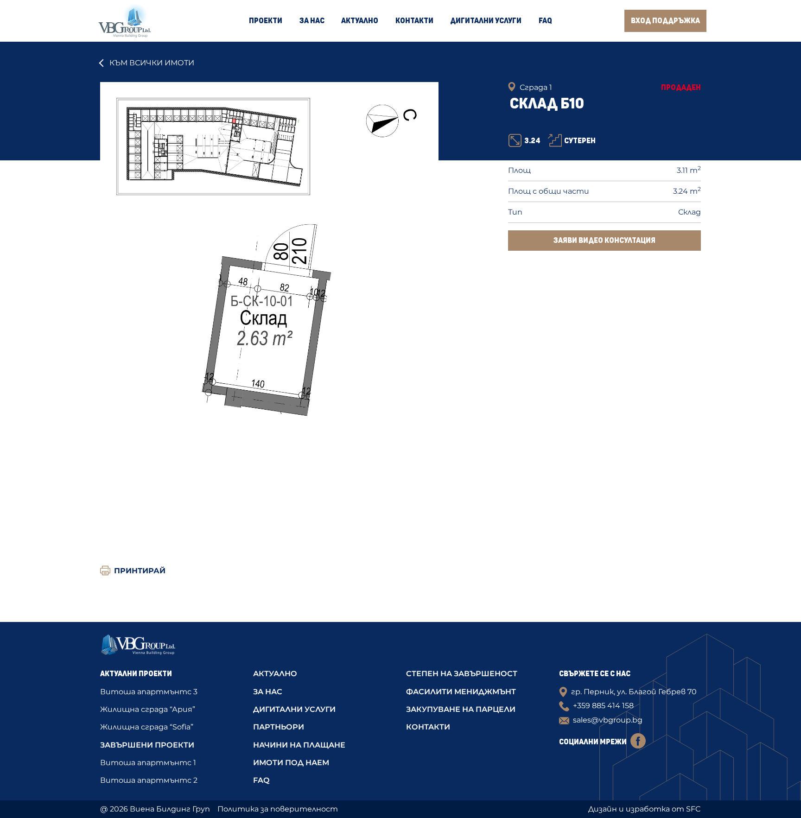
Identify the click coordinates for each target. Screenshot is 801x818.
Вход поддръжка (665, 20)
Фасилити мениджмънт (461, 691)
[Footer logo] (171, 647)
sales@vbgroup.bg (607, 720)
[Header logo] (125, 20)
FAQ (545, 20)
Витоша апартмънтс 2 (148, 780)
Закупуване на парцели (460, 709)
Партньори (278, 727)
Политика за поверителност (277, 809)
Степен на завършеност (461, 673)
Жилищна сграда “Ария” (147, 709)
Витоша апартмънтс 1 (148, 762)
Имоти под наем (291, 762)
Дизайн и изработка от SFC (644, 809)
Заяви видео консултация (604, 240)
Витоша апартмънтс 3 (148, 691)
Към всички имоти (151, 62)
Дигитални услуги (485, 20)
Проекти (265, 20)
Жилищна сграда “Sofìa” (146, 727)
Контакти (414, 20)
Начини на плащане (299, 745)
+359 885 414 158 (603, 705)
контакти (428, 727)
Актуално (359, 20)
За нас (311, 20)
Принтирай (139, 570)
